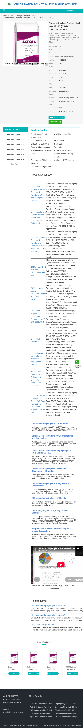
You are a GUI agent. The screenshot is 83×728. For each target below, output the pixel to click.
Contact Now (14, 674)
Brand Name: (53, 46)
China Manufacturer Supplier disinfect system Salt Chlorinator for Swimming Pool (38, 217)
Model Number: (52, 51)
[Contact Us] (77, 364)
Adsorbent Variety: (52, 92)
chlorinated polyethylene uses (22, 16)
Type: (51, 87)
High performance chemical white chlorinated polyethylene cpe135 (38, 358)
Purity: (51, 77)
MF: (50, 70)
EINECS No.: (53, 74)
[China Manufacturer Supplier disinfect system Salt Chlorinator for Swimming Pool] (14, 657)
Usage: (51, 97)
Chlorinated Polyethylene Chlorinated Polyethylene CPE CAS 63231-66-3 (38, 316)
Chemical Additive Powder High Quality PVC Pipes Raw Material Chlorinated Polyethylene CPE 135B (38, 404)
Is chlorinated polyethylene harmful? (49, 605)
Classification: (54, 56)
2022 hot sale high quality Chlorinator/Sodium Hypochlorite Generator (38, 293)
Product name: (51, 102)
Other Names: (51, 65)
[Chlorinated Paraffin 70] (52, 657)
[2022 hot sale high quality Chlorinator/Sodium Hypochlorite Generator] (72, 657)
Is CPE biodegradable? (43, 625)
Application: (53, 108)
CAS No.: (52, 60)
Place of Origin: (51, 82)
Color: (51, 111)
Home (5, 16)
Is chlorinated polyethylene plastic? (48, 615)
